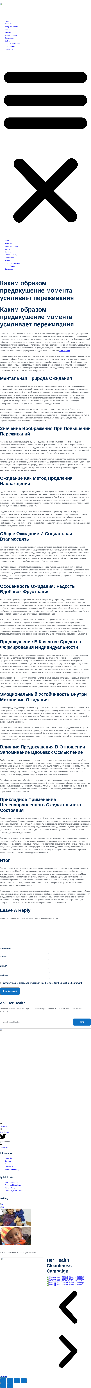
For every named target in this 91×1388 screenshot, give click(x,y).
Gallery (7, 41)
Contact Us (9, 49)
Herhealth (3, 1126)
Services (8, 32)
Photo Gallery (14, 44)
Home (7, 21)
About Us (8, 24)
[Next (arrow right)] (10, 1385)
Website (4, 975)
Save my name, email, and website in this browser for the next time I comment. (42, 983)
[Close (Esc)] (24, 1380)
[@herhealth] (1, 1129)
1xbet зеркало (64, 351)
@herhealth (4, 1132)
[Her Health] (1, 1144)
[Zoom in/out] (3, 1380)
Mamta (7, 29)
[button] (45, 145)
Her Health (4, 1147)
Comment (5, 949)
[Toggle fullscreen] (10, 1380)
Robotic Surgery (11, 35)
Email (3, 966)
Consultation (9, 38)
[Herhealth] (1, 1123)
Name (3, 956)
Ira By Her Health (11, 27)
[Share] (17, 1380)
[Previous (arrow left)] (3, 1385)
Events (12, 47)
